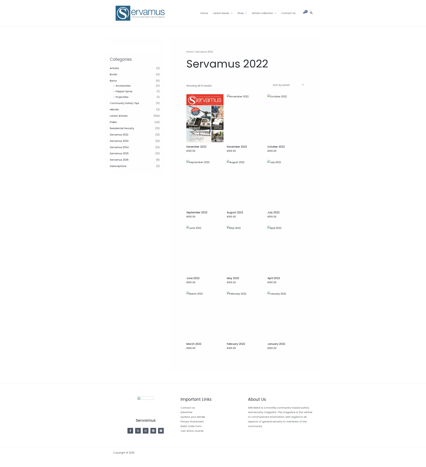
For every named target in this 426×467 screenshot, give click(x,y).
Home (204, 13)
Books (113, 74)
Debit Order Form (191, 426)
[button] (230, 13)
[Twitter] (138, 431)
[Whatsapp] (161, 431)
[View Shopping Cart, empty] (304, 13)
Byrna (113, 80)
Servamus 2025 (119, 153)
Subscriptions (118, 166)
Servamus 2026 (119, 159)
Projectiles (122, 97)
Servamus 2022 (119, 134)
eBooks (114, 109)
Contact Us (288, 13)
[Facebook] (130, 431)
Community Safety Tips (124, 103)
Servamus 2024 (119, 147)
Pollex (113, 122)
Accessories (123, 85)
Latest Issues (221, 13)
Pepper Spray (124, 91)
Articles (114, 68)
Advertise (186, 412)
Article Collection (262, 13)
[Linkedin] (153, 431)
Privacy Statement (192, 421)
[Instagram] (145, 431)
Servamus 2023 (119, 141)
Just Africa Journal (192, 431)
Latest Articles (119, 115)
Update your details (193, 417)
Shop (240, 13)
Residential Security (122, 128)
